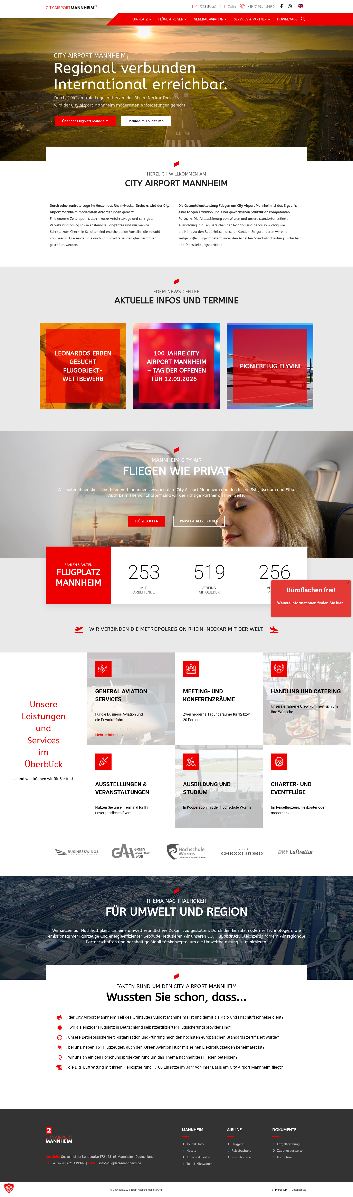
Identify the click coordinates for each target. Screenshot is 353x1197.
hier (339, 603)
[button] (9, 1188)
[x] (348, 582)
